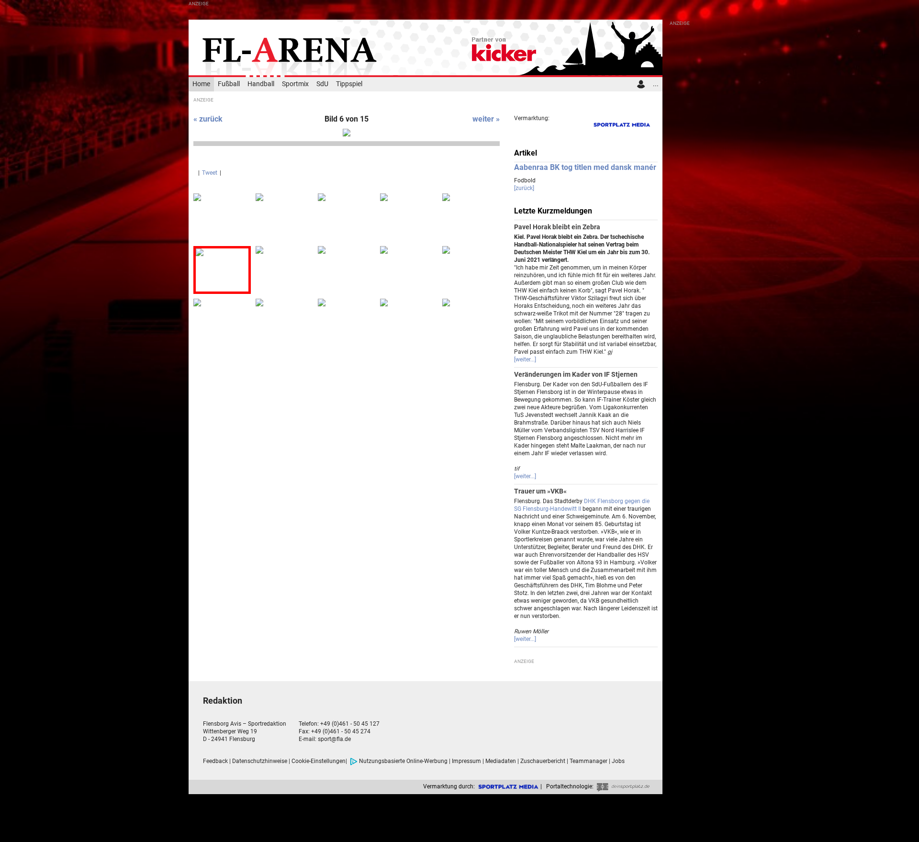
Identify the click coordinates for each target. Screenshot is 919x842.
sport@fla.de (334, 739)
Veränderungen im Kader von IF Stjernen (576, 374)
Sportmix (295, 84)
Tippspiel (349, 84)
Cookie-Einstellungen (318, 761)
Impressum (466, 761)
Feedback (215, 761)
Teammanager (588, 761)
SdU (322, 84)
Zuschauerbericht (542, 761)
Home (201, 84)
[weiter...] (525, 359)
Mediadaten (500, 761)
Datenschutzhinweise (259, 761)
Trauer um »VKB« (540, 491)
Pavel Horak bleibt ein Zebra (557, 227)
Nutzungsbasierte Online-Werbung (403, 761)
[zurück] (524, 188)
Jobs (618, 761)
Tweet (209, 172)
